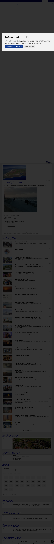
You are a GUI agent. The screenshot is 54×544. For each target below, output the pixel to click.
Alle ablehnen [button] (18, 46)
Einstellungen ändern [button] (29, 46)
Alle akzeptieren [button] (9, 46)
